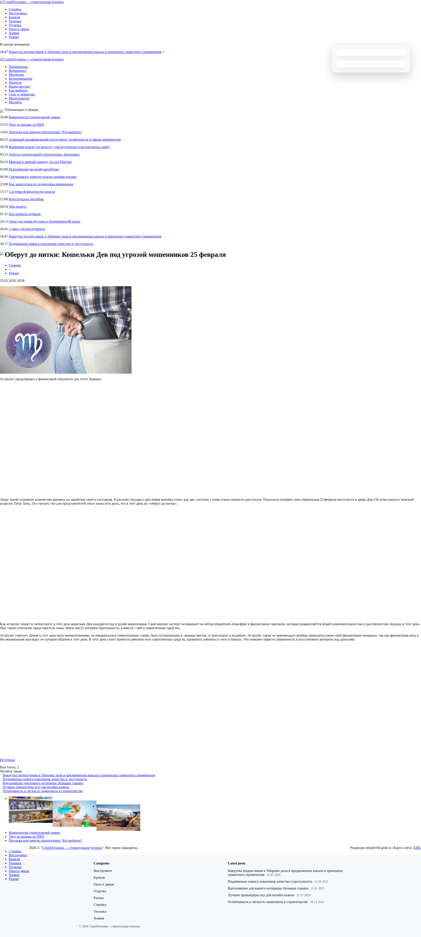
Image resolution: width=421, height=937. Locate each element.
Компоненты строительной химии (34, 117)
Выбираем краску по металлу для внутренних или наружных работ (59, 147)
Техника (15, 21)
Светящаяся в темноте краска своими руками (43, 177)
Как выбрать (18, 90)
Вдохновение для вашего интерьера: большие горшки (43, 783)
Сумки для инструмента (27, 229)
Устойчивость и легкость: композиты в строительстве (43, 791)
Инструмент (18, 13)
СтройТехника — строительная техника (72, 848)
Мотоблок (16, 74)
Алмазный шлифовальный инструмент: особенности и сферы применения (65, 139)
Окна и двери (19, 29)
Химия (14, 33)
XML (417, 848)
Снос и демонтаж (22, 94)
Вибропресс (18, 71)
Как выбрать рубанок (25, 214)
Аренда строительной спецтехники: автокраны (44, 154)
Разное (14, 37)
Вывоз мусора (19, 86)
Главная (15, 265)
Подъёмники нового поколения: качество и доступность (51, 244)
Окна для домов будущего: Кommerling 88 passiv (44, 221)
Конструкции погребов (26, 199)
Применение (18, 67)
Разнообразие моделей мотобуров (34, 169)
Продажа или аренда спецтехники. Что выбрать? (45, 132)
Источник (7, 760)
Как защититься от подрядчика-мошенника (41, 184)
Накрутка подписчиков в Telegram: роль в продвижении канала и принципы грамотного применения (85, 52)
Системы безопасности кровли (32, 191)
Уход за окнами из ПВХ (26, 124)
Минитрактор (19, 98)
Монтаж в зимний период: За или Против (40, 162)
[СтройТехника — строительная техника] (32, 2)
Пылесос (15, 82)
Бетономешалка (20, 78)
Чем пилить (17, 206)
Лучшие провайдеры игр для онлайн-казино (36, 787)
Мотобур (15, 102)
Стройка (15, 9)
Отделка (15, 25)
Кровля (14, 17)
